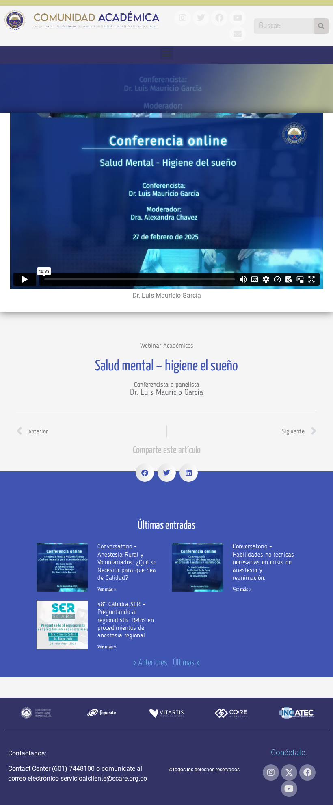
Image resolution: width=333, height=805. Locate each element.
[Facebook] (307, 772)
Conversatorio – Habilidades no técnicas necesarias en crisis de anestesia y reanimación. (263, 562)
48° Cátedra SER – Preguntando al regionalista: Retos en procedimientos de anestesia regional (125, 620)
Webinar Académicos (166, 346)
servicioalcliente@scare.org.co (104, 778)
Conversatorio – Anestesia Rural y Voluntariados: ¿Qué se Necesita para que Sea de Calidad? (126, 562)
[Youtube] (289, 789)
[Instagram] (271, 772)
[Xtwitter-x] (289, 772)
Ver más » (107, 589)
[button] (166, 53)
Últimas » (186, 663)
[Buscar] (321, 26)
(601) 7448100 (73, 768)
